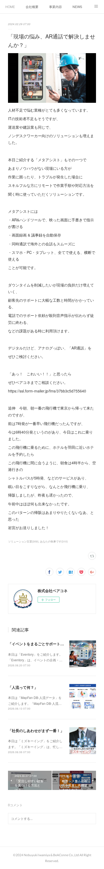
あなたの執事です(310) (54, 541)
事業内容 (55, 6)
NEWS (77, 6)
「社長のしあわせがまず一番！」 (36, 730)
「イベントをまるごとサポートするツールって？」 (51, 643)
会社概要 (32, 6)
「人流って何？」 (23, 687)
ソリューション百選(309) (23, 541)
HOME (10, 6)
